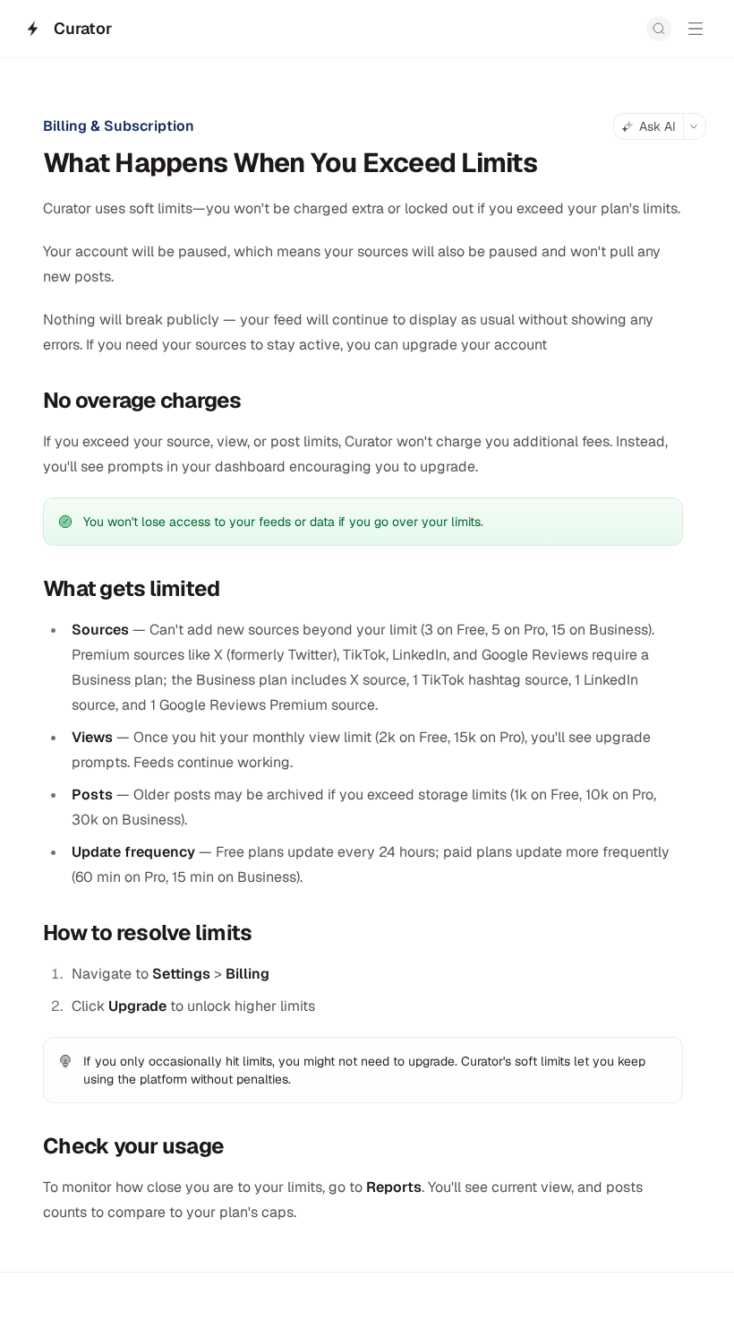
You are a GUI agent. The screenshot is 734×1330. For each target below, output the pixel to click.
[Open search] (658, 28)
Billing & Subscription (118, 126)
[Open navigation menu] (696, 29)
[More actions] (694, 126)
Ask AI (657, 126)
